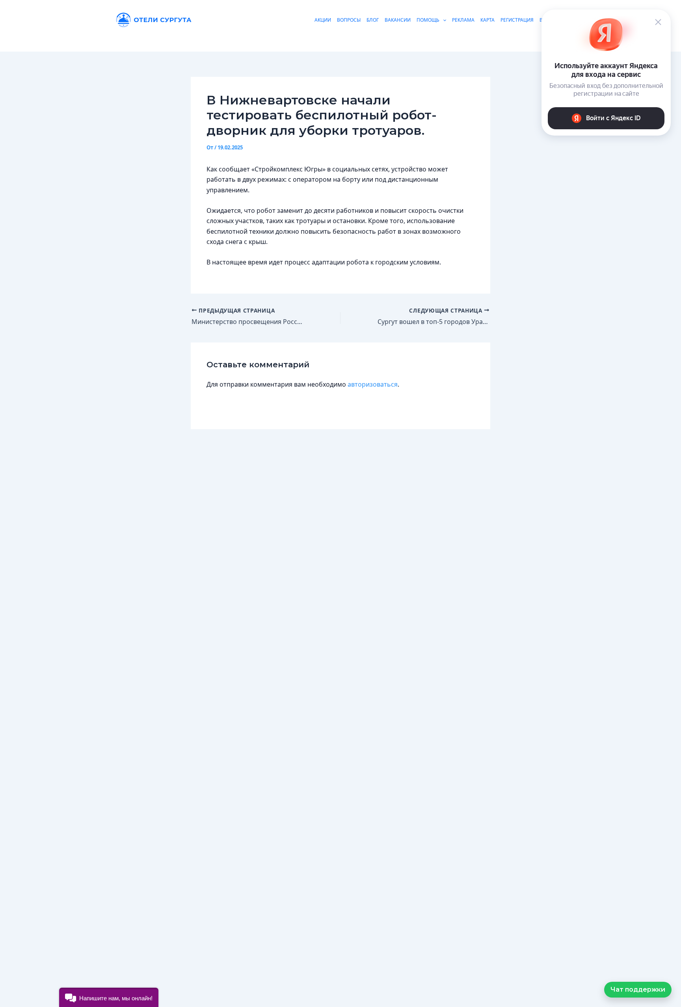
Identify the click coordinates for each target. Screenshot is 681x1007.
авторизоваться (373, 384)
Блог (373, 20)
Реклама (463, 20)
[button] (108, 997)
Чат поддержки (637, 989)
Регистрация (517, 20)
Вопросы (349, 20)
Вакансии (398, 20)
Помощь (428, 20)
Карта (487, 20)
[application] (442, 20)
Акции (322, 20)
